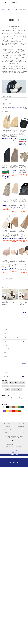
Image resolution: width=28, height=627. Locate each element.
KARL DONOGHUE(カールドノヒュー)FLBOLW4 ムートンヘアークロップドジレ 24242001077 (14, 201)
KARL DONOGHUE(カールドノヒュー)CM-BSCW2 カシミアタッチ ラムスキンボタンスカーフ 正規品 (22, 264)
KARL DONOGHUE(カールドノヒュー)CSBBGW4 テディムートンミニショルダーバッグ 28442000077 (22, 134)
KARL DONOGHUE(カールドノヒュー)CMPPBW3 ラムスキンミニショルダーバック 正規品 (6, 233)
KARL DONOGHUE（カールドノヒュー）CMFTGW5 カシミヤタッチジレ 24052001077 (14, 166)
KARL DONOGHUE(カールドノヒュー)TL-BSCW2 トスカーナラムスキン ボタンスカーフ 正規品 (6, 264)
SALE (5, 99)
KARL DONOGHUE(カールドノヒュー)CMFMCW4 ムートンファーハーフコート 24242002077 (6, 167)
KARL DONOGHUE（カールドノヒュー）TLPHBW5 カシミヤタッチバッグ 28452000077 (6, 133)
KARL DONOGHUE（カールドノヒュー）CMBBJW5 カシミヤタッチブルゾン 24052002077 (14, 133)
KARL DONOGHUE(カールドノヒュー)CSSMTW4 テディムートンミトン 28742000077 (22, 167)
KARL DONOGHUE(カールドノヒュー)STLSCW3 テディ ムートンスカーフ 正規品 (22, 233)
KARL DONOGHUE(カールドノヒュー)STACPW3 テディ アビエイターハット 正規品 (14, 233)
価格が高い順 (20, 107)
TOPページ (3, 9)
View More (24, 312)
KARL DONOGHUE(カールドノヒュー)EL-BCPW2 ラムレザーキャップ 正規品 (14, 263)
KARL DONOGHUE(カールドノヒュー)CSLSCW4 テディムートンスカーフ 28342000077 (6, 201)
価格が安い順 (11, 107)
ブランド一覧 (8, 9)
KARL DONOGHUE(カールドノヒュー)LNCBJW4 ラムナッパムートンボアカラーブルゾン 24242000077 (22, 201)
